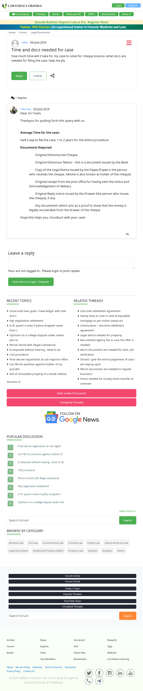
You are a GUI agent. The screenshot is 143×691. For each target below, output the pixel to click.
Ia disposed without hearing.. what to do (34, 349)
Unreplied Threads (71, 402)
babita (25, 42)
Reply (19, 76)
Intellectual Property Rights (48, 550)
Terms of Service (53, 667)
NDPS (91, 14)
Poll (76, 646)
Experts (44, 646)
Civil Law (33, 542)
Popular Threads (72, 594)
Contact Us (29, 671)
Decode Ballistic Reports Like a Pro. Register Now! (71, 22)
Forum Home (72, 575)
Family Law (93, 542)
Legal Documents (18, 550)
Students (107, 550)
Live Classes (22, 14)
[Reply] (127, 234)
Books (56, 14)
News (43, 640)
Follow (38, 76)
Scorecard (79, 640)
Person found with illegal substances (32, 345)
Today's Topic (72, 588)
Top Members (47, 659)
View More (12, 381)
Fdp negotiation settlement (26, 320)
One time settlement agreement (100, 311)
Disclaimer (70, 667)
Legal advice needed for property (101, 335)
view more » (127, 511)
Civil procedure (18, 354)
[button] (129, 44)
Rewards (112, 640)
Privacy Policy (14, 671)
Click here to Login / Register (30, 282)
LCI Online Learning (118, 659)
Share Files (79, 652)
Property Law (75, 550)
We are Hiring (22, 667)
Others (121, 550)
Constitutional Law (53, 542)
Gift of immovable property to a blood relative (37, 374)
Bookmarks (80, 659)
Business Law (16, 542)
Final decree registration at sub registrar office (38, 359)
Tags (109, 646)
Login (118, 5)
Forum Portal (72, 581)
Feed (43, 652)
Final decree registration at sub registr (39, 446)
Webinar (112, 652)
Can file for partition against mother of (40, 454)
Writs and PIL (73, 14)
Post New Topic (72, 601)
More (125, 14)
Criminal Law (75, 542)
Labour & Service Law (116, 542)
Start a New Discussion (71, 393)
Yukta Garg (25, 109)
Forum (10, 646)
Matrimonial (108, 14)
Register (133, 5)
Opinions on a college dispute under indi (41, 502)
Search (127, 520)
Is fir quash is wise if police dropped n (39, 494)
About (10, 667)
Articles (11, 640)
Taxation (92, 550)
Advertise (37, 667)
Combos (40, 14)
